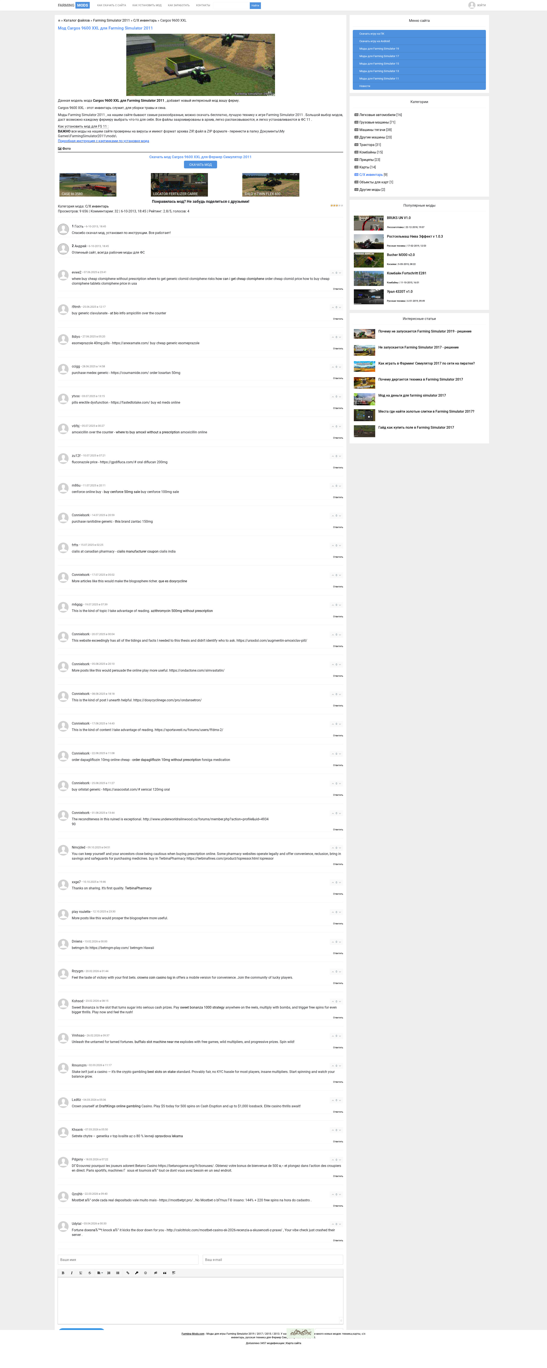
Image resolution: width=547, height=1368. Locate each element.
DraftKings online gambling (120, 1106)
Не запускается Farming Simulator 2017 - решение (418, 347)
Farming (73, 5)
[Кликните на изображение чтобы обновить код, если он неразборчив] (300, 1333)
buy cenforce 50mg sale (122, 492)
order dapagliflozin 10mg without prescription (166, 760)
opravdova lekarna (169, 1136)
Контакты (203, 5)
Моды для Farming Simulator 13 (379, 71)
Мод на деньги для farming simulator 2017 (412, 395)
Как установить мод (147, 5)
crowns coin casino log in (156, 977)
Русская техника (396, 245)
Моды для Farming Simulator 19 (379, 48)
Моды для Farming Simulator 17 (379, 56)
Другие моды (370, 190)
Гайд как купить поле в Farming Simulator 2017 (416, 427)
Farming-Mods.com (193, 1333)
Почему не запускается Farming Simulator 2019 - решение (425, 331)
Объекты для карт (374, 182)
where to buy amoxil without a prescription (148, 432)
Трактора (367, 145)
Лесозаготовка (395, 227)
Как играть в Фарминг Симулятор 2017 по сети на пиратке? (426, 363)
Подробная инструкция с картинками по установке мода (103, 141)
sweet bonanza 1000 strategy (202, 1007)
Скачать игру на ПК (371, 33)
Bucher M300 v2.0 (401, 255)
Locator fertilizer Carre (175, 194)
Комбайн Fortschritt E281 (406, 273)
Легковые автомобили (377, 115)
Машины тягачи (372, 130)
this (118, 521)
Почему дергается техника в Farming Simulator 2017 (420, 379)
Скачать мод (200, 165)
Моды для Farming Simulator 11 (379, 78)
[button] (63, 1273)
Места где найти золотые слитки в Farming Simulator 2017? (426, 411)
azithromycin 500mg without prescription (182, 611)
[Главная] (59, 20)
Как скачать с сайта (111, 5)
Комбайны (367, 152)
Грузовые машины (374, 122)
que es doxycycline (173, 581)
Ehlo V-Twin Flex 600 (263, 194)
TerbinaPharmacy (138, 888)
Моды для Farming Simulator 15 (379, 63)
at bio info (117, 313)
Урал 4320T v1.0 (400, 292)
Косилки (391, 264)
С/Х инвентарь (97, 206)
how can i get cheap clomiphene (240, 279)
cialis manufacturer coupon (138, 551)
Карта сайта (293, 1343)
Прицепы (366, 160)
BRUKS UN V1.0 (399, 218)
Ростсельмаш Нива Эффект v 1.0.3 (415, 236)
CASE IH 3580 (72, 194)
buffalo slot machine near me (157, 1042)
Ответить (338, 289)
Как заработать (179, 5)
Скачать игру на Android (374, 41)
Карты (364, 167)
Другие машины (372, 137)
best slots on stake (161, 1072)
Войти (481, 5)
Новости (364, 86)
